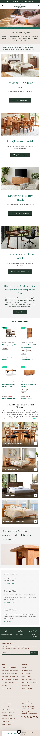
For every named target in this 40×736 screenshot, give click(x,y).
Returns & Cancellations (10, 710)
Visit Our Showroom (28, 679)
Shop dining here (20, 155)
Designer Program (8, 721)
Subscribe (34, 652)
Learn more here (7, 583)
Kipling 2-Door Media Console (28, 385)
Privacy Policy (6, 724)
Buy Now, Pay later (27, 1)
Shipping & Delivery (8, 712)
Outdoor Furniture (8, 682)
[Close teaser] (19, 732)
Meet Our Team (26, 670)
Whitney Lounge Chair (10, 345)
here (34, 418)
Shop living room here (20, 213)
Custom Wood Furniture (10, 676)
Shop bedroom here (20, 100)
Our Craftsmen (26, 676)
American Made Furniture (10, 670)
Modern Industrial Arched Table (8, 385)
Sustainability (25, 673)
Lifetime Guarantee (8, 718)
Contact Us (25, 691)
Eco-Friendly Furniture (9, 673)
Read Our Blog (26, 685)
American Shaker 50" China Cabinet (28, 346)
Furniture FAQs (7, 704)
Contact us (20, 312)
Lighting (4, 685)
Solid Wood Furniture (9, 667)
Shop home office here (20, 272)
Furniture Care (6, 707)
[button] (2, 6)
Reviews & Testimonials (29, 682)
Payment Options (7, 715)
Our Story (24, 667)
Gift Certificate (7, 688)
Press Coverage (26, 688)
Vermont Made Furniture (10, 679)
